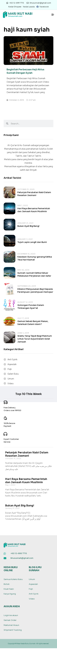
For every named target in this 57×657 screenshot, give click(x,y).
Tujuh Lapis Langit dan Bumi (32, 242)
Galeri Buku (13, 374)
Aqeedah (12, 364)
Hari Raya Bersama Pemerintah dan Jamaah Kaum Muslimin (26, 480)
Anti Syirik (12, 359)
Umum (10, 378)
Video (10, 383)
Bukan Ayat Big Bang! (28, 226)
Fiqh (9, 369)
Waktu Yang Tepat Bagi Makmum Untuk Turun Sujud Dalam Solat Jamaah (34, 339)
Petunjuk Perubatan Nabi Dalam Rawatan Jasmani (26, 454)
